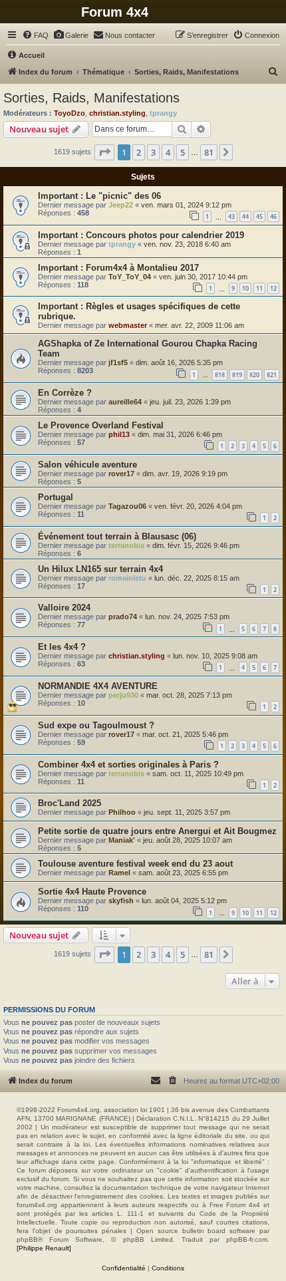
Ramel (119, 873)
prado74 (122, 617)
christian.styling (117, 113)
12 (273, 288)
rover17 (121, 474)
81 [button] (209, 152)
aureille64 (125, 402)
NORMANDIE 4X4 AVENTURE (98, 686)
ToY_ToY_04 (129, 277)
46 (273, 216)
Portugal (55, 497)
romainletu (127, 578)
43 (231, 216)
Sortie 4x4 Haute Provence (92, 892)
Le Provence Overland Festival (101, 425)
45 (259, 216)
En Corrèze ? (65, 393)
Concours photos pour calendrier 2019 (165, 235)
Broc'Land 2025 (69, 803)
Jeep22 (120, 205)
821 (272, 374)
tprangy (163, 113)
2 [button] (138, 152)
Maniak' (121, 840)
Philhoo (122, 812)
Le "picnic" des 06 (123, 196)
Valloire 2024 (64, 608)
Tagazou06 (127, 506)
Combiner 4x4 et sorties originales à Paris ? (128, 765)
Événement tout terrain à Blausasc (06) (117, 536)
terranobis (126, 545)
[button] (104, 152)
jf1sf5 (118, 362)
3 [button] (153, 152)
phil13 (119, 434)
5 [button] (182, 152)
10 (245, 288)
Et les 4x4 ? (62, 647)
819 (237, 374)
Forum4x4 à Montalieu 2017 (142, 268)
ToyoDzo (69, 113)
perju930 (123, 695)
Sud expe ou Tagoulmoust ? (96, 725)
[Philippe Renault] (44, 1248)
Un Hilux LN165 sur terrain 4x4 (100, 569)
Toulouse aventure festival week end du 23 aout (135, 864)
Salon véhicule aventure (87, 465)
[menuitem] (35, 35)
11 (259, 288)
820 (254, 374)
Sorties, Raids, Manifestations (91, 97)
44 (245, 216)
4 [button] (168, 152)
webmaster (127, 325)
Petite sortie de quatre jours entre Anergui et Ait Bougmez (157, 831)
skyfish (121, 901)
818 (220, 374)
